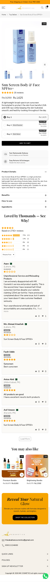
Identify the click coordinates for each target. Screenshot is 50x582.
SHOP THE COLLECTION (25, 517)
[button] (8, 92)
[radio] (25, 117)
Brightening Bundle (34, 480)
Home (4, 15)
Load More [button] (25, 439)
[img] (25, 271)
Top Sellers (13, 15)
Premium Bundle (10, 480)
